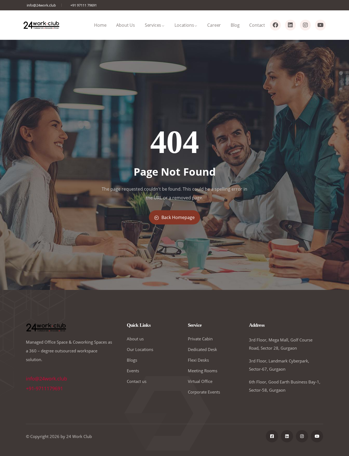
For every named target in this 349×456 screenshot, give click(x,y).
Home (100, 25)
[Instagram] (305, 25)
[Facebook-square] (272, 436)
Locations (184, 25)
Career (214, 25)
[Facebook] (275, 25)
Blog (235, 25)
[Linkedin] (290, 25)
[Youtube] (320, 25)
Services (153, 25)
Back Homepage (178, 217)
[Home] (41, 25)
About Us (125, 25)
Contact (257, 25)
